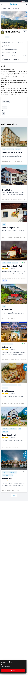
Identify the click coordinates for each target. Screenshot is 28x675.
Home (4, 8)
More (14, 495)
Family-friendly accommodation (10, 384)
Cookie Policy (7, 666)
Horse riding (5, 475)
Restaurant (17, 149)
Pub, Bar (9, 262)
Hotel (9, 8)
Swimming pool (10, 149)
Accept (13, 670)
